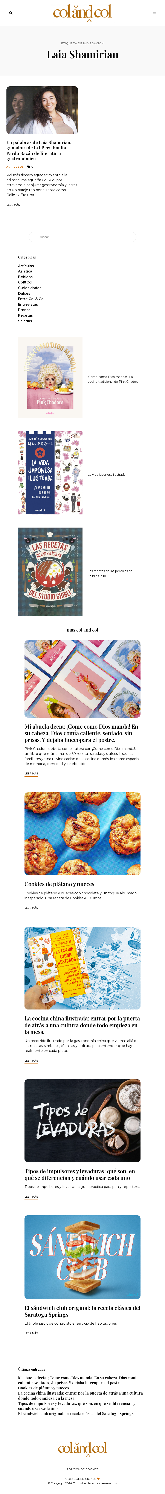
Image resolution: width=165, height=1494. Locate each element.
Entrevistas (28, 304)
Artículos (15, 166)
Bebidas (25, 277)
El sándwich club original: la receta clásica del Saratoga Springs (82, 1311)
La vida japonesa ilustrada (106, 475)
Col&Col (25, 282)
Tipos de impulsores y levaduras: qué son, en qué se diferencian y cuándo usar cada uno (79, 1174)
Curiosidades (29, 288)
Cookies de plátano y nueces (59, 884)
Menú (154, 13)
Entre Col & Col (31, 299)
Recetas (25, 315)
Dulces (24, 293)
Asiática (25, 271)
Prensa (24, 310)
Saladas (25, 321)
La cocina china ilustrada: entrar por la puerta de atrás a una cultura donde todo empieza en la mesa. (82, 1024)
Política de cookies (83, 1469)
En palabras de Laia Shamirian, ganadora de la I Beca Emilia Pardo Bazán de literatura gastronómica (38, 150)
